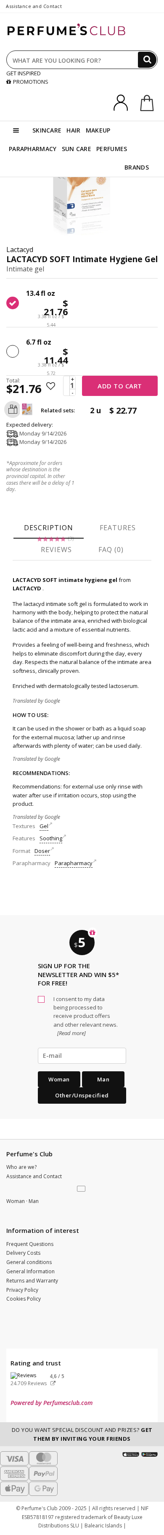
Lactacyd (19, 249)
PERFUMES (111, 149)
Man (103, 1079)
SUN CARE (76, 149)
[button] (82, 1189)
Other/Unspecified (82, 1095)
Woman (59, 1079)
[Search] (147, 60)
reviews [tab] (56, 549)
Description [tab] (48, 527)
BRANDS (136, 167)
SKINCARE (46, 130)
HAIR (73, 130)
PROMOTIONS (30, 81)
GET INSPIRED (23, 73)
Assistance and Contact (34, 6)
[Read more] (71, 1033)
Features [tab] (118, 527)
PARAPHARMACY (33, 149)
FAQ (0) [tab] (111, 549)
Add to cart (120, 386)
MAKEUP (98, 130)
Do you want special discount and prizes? (82, 1434)
